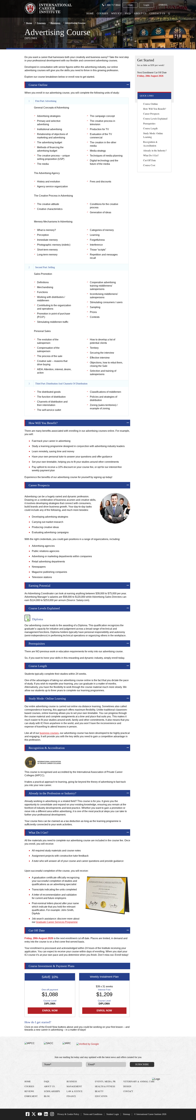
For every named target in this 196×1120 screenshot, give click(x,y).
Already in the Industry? (155, 150)
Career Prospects (151, 113)
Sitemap (126, 1114)
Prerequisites (149, 123)
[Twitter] (34, 1115)
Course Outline (150, 103)
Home (90, 13)
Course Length (150, 128)
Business (55, 23)
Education (101, 1096)
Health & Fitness (105, 1086)
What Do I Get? (151, 155)
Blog (47, 1096)
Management (74, 1086)
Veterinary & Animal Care (139, 1081)
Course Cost (149, 165)
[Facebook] (27, 1115)
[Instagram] (52, 1115)
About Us (140, 13)
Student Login (112, 1114)
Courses (102, 13)
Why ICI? (116, 13)
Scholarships (52, 1091)
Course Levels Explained (155, 118)
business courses (49, 733)
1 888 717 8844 (112, 5)
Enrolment (31, 1096)
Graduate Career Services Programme (57, 922)
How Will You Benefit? (154, 108)
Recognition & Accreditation (150, 143)
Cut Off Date (149, 160)
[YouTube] (40, 1115)
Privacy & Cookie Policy (68, 1114)
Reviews (29, 1091)
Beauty (99, 1091)
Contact (128, 1091)
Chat (130, 5)
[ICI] (48, 8)
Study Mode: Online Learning (153, 135)
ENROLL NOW (154, 84)
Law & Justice (75, 1091)
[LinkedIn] (46, 1115)
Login (146, 5)
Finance (71, 1096)
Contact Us (157, 13)
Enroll (163, 5)
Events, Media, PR (105, 1081)
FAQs (128, 13)
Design (127, 1086)
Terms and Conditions (92, 1114)
